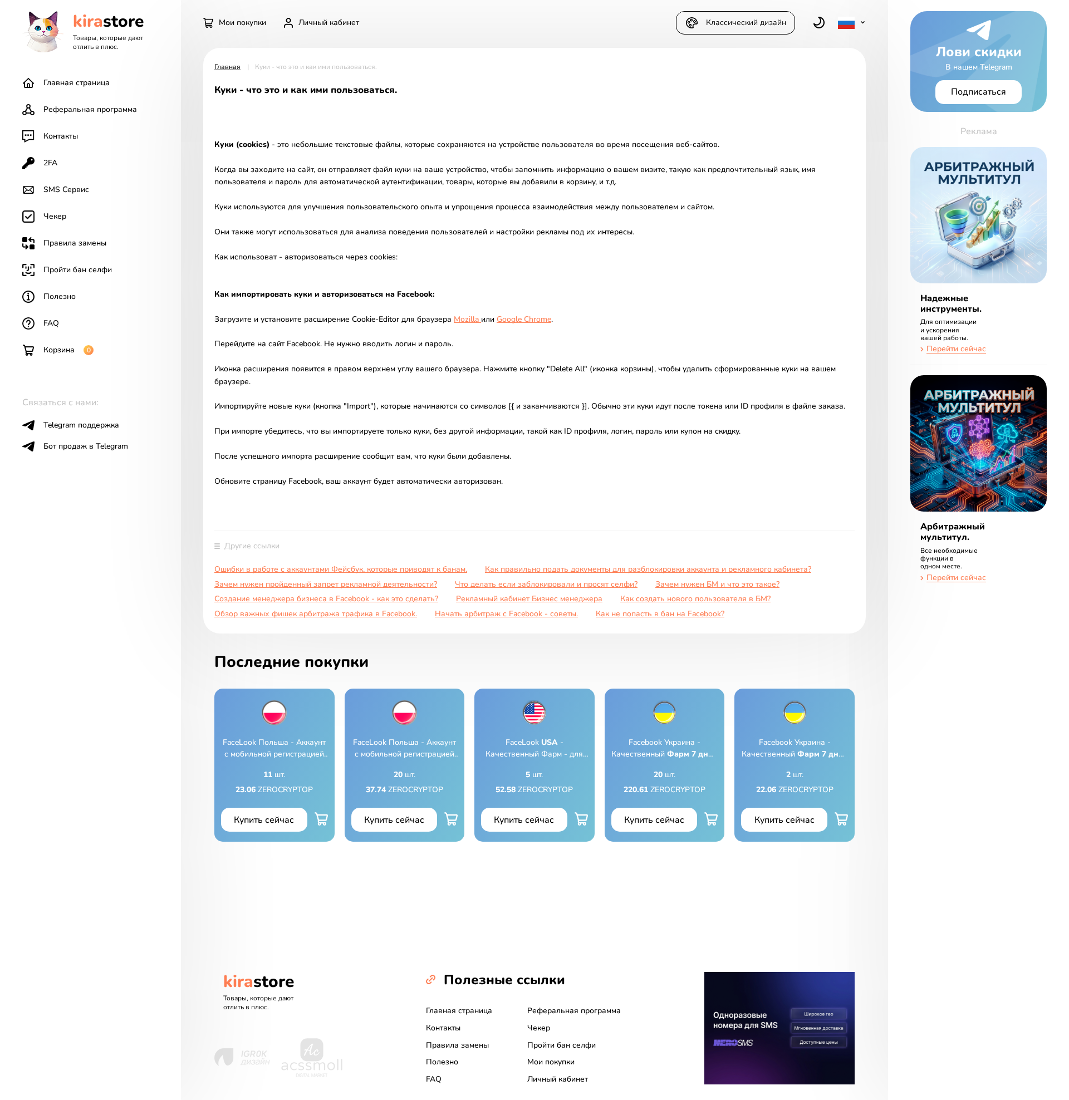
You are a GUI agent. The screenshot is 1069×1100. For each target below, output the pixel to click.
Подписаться (978, 92)
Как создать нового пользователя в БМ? (695, 599)
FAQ (51, 323)
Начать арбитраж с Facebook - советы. (506, 614)
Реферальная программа (90, 109)
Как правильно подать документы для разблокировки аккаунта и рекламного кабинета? (648, 569)
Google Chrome (524, 319)
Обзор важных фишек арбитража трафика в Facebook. (315, 614)
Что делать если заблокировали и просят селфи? (546, 585)
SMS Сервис (66, 189)
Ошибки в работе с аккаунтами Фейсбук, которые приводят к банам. (340, 569)
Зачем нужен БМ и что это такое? (717, 585)
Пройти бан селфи (77, 269)
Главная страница (76, 82)
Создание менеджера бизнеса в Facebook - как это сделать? (326, 599)
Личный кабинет (557, 1079)
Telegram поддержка (81, 425)
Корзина (67, 350)
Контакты (60, 136)
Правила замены (74, 243)
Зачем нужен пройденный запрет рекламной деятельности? (325, 585)
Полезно (59, 296)
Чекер (54, 216)
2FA (50, 163)
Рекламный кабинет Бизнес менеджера (529, 599)
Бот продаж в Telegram (85, 446)
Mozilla (467, 319)
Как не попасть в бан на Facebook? (660, 614)
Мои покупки (551, 1062)
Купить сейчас (264, 820)
